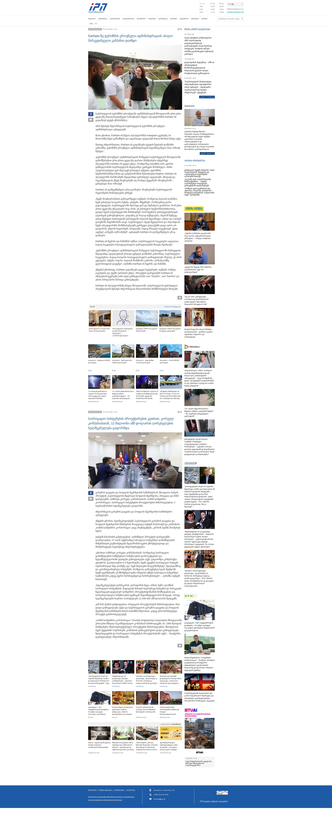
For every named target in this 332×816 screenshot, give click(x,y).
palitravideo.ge (93, 401)
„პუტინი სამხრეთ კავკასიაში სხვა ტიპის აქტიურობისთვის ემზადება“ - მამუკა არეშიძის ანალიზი (197, 237)
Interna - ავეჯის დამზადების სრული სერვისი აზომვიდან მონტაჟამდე (99, 745)
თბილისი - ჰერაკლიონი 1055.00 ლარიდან (122, 361)
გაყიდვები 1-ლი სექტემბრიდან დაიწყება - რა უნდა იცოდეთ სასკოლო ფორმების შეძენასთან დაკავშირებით (98, 713)
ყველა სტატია (206, 153)
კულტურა (195, 19)
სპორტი (173, 19)
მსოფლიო (141, 19)
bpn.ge (202, 3)
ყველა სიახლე (206, 97)
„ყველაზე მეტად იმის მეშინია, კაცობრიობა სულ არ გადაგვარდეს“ (198, 269)
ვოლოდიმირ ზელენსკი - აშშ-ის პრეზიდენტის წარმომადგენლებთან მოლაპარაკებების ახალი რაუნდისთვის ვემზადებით (199, 67)
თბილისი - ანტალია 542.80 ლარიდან (99, 361)
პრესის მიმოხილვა (194, 160)
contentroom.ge (93, 753)
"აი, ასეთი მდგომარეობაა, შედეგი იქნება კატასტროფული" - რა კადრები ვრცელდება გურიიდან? (123, 396)
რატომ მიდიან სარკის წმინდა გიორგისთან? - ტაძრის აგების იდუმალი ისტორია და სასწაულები (198, 333)
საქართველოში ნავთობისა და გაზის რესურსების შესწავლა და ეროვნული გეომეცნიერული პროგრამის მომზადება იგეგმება (199, 697)
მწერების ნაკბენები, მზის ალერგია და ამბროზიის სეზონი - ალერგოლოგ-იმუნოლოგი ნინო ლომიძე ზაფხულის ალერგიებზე (123, 747)
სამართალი (115, 19)
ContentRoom (176, 724)
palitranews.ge (141, 717)
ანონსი (205, 19)
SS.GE (92, 307)
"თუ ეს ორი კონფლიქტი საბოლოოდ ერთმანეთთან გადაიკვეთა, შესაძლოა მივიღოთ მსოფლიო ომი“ (196, 300)
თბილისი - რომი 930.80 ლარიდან (169, 361)
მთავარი (92, 19)
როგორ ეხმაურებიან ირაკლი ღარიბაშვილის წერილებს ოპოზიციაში (146, 709)
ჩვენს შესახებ (105, 790)
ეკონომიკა (163, 19)
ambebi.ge (92, 686)
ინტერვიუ (189, 106)
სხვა (91, 24)
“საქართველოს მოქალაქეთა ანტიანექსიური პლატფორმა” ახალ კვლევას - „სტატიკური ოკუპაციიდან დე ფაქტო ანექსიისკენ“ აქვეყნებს (198, 87)
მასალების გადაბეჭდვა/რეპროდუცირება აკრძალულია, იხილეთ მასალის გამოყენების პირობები (111, 798)
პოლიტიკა (102, 19)
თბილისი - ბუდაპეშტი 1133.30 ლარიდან (145, 361)
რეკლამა (131, 790)
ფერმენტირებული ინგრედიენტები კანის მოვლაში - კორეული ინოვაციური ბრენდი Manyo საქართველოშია (169, 747)
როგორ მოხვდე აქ (172, 307)
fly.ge (90, 370)
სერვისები (119, 790)
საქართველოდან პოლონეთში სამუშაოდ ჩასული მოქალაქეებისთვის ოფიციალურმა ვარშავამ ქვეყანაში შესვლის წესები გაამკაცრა (170, 714)
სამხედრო (183, 19)
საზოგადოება (128, 19)
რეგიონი (152, 19)
